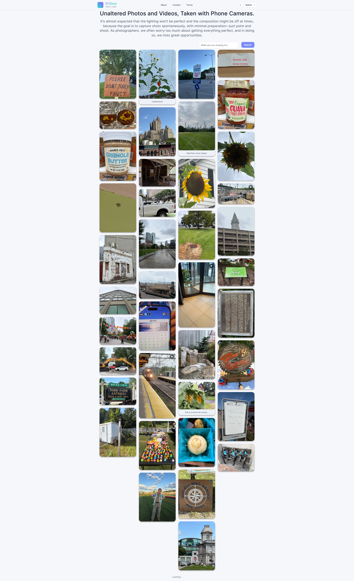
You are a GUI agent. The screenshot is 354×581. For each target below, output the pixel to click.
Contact (176, 5)
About (164, 5)
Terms (189, 5)
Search (248, 44)
